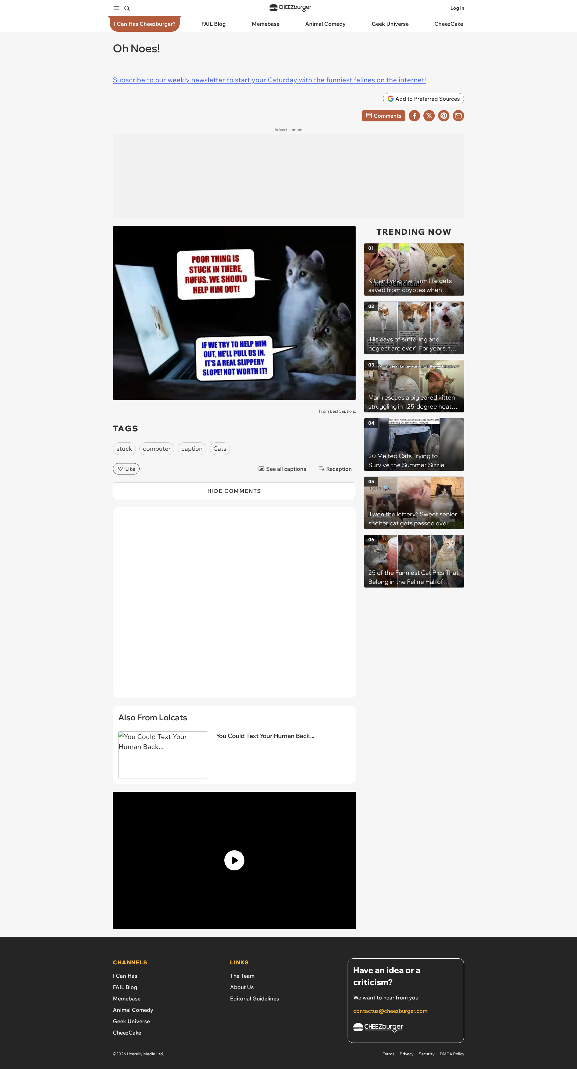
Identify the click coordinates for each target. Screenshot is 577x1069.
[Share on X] (429, 115)
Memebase (127, 998)
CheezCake (127, 1032)
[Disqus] (234, 606)
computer (157, 448)
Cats (219, 448)
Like (130, 468)
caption (192, 448)
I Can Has (125, 975)
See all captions (286, 468)
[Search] (127, 8)
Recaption (339, 468)
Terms (388, 1053)
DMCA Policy (452, 1053)
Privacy (406, 1053)
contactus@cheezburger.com (390, 1010)
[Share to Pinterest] (443, 115)
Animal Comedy (133, 1009)
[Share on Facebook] (414, 115)
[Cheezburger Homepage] (290, 8)
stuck (124, 448)
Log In (457, 8)
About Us (242, 987)
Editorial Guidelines (254, 998)
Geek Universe (131, 1021)
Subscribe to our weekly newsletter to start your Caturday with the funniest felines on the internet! (269, 80)
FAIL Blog (125, 987)
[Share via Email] (458, 115)
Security (426, 1053)
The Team (242, 975)
